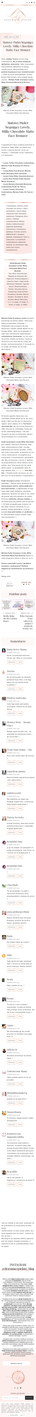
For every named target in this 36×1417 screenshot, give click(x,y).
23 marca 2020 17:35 (13, 1140)
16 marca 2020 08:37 (13, 939)
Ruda (10, 936)
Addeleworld (14, 793)
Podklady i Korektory (9, 586)
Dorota (10, 671)
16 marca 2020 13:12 (13, 958)
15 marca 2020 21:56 (13, 914)
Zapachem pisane (16, 771)
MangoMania (14, 1111)
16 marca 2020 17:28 (13, 1028)
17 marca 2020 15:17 (13, 1096)
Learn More (14, 1415)
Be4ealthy (12, 1171)
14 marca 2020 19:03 (13, 888)
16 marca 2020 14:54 (13, 982)
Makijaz (9, 583)
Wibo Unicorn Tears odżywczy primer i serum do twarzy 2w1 (26, 622)
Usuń (20, 662)
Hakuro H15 (20, 470)
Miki (9, 955)
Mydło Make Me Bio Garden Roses (10, 618)
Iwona (10, 998)
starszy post (26, 613)
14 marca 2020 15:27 (13, 752)
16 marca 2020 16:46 (13, 1001)
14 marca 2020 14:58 (13, 728)
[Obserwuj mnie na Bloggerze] (16, 1365)
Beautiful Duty (15, 841)
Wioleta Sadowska (16, 697)
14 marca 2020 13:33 (13, 652)
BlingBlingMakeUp (17, 1092)
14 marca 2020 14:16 (13, 701)
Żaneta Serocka (15, 817)
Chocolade (12, 884)
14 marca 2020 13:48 (13, 674)
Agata (10, 1025)
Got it (23, 1415)
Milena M (12, 1049)
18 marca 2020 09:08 (13, 1115)
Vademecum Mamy (17, 1071)
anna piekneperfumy (18, 911)
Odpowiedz (11, 662)
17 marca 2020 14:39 (13, 1074)
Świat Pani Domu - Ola (19, 749)
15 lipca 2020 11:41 (13, 1174)
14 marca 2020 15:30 (13, 774)
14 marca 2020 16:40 (13, 844)
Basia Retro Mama (17, 649)
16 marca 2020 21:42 (13, 1052)
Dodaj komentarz (27, 1193)
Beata (10, 979)
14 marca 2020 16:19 (13, 820)
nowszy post (10, 613)
